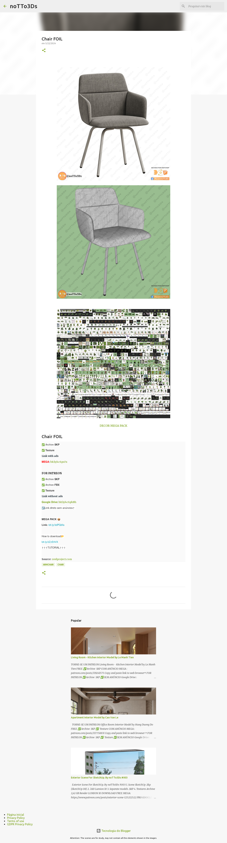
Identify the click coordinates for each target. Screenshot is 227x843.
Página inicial (15, 814)
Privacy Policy (16, 817)
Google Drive (49, 502)
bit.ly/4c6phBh (67, 502)
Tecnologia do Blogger (116, 830)
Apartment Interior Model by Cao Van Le (94, 717)
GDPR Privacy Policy (20, 824)
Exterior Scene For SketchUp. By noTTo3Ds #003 (99, 777)
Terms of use (15, 821)
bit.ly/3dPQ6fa (56, 525)
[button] (44, 50)
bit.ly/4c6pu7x (58, 461)
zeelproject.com (62, 559)
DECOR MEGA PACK (113, 425)
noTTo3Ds (23, 6)
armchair (48, 564)
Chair (61, 564)
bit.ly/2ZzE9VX (50, 542)
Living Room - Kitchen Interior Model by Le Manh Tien (102, 657)
